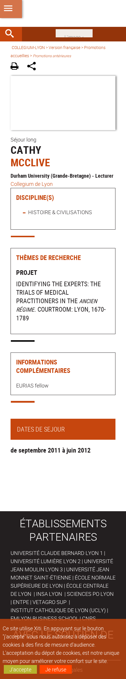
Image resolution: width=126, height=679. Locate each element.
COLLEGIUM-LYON (28, 47)
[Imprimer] (17, 67)
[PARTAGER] (33, 67)
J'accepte (20, 669)
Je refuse (55, 669)
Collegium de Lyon (32, 183)
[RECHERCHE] (11, 34)
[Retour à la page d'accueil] (63, 13)
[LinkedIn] (74, 32)
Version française (64, 47)
